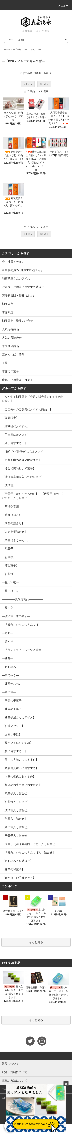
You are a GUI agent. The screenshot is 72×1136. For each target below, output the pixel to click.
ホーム (7, 49)
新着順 (47, 73)
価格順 (37, 73)
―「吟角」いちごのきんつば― (27, 49)
